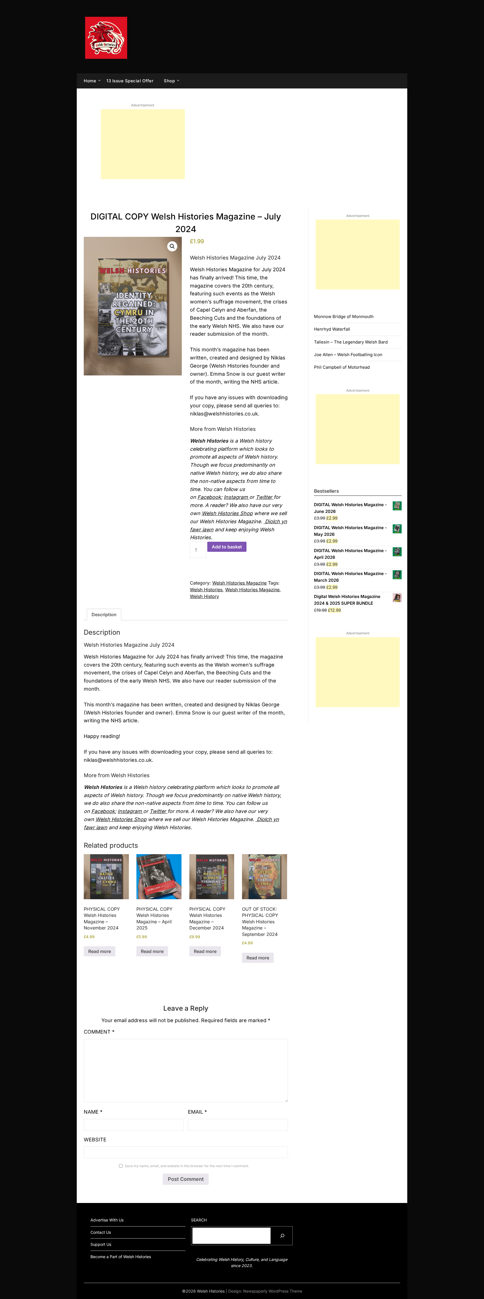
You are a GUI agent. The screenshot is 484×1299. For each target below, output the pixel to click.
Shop (169, 80)
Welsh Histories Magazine (239, 583)
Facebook (209, 497)
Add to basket (227, 547)
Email (197, 1112)
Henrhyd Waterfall (332, 329)
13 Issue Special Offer (129, 80)
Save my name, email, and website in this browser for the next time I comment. (187, 1166)
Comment (99, 1032)
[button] (172, 246)
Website (95, 1140)
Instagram (236, 497)
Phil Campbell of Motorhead (342, 367)
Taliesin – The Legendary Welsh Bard (351, 342)
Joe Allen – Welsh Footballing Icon (348, 354)
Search (199, 1220)
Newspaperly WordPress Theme (272, 1291)
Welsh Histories (206, 589)
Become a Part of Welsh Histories (120, 1256)
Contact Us (100, 1232)
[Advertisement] (143, 144)
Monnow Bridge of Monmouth (344, 316)
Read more (99, 951)
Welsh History (204, 596)
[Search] (282, 1236)
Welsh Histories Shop (227, 513)
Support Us (100, 1244)
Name (93, 1112)
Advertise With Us (107, 1220)
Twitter (265, 497)
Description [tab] (104, 614)
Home (90, 80)
